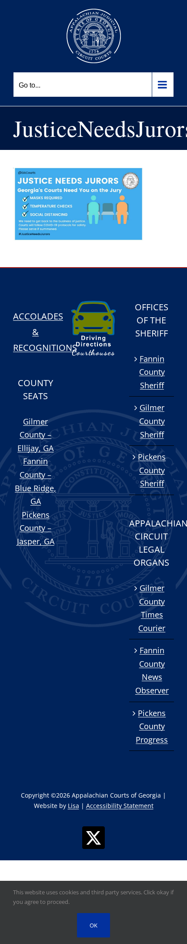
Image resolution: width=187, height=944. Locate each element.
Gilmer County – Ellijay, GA (35, 434)
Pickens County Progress (152, 726)
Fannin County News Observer (152, 670)
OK (93, 925)
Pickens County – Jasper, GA (35, 528)
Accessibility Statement (120, 805)
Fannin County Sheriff (152, 372)
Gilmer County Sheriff (152, 420)
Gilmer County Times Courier (151, 608)
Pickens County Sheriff (152, 470)
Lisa (73, 805)
